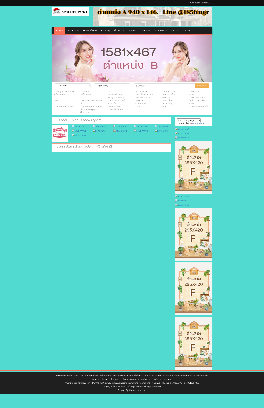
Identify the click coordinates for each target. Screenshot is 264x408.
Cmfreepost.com (137, 390)
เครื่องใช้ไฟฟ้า (59, 94)
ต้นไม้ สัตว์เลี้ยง (168, 94)
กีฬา (109, 91)
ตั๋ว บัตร (192, 94)
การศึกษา (85, 91)
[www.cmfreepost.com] (70, 11)
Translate (199, 123)
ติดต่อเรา (175, 30)
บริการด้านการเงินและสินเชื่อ (91, 102)
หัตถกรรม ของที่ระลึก (63, 106)
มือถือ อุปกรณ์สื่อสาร (198, 100)
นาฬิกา (56, 100)
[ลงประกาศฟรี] (152, 16)
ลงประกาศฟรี (73, 30)
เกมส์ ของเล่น (141, 91)
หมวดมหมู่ (105, 30)
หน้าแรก (59, 30)
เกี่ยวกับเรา (119, 30)
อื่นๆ (164, 106)
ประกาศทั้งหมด (90, 30)
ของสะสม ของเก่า (169, 91)
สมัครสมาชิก (195, 2)
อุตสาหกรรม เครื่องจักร (199, 106)
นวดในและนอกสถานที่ (198, 97)
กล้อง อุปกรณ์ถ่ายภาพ (64, 91)
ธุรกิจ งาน (166, 97)
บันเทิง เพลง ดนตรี (116, 100)
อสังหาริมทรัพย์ (114, 106)
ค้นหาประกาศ (201, 85)
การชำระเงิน (157, 379)
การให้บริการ (145, 30)
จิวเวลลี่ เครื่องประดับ (144, 94)
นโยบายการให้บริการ (130, 379)
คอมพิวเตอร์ (194, 91)
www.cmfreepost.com (67, 375)
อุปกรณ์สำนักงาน (115, 109)
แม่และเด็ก (112, 103)
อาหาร (137, 106)
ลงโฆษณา (145, 379)
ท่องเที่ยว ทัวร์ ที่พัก (143, 97)
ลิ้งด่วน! (186, 30)
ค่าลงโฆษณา (161, 30)
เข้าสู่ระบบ (206, 2)
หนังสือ (192, 103)
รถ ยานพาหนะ (141, 103)
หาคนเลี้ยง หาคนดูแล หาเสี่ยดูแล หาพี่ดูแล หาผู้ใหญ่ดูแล (91, 109)
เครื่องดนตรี (86, 94)
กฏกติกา (132, 30)
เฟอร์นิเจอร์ (140, 100)
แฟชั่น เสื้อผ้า (167, 100)
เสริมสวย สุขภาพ (169, 103)
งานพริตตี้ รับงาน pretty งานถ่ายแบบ (115, 96)
